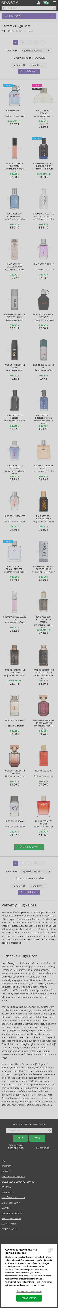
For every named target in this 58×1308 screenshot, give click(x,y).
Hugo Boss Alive (43, 771)
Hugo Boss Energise (43, 264)
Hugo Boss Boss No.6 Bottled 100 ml (43, 567)
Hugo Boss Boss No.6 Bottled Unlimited (43, 215)
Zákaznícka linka (16, 1147)
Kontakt (6, 1166)
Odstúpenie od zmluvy (13, 1197)
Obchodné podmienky (13, 1176)
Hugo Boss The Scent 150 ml (14, 366)
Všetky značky (9, 1229)
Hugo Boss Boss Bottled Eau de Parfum (43, 619)
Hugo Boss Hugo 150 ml (43, 366)
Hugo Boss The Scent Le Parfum (14, 671)
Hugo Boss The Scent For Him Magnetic (43, 671)
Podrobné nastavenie (29, 1291)
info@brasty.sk (42, 1148)
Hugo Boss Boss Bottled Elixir (43, 517)
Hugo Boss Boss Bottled (14, 416)
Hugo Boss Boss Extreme (14, 467)
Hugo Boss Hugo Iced (14, 516)
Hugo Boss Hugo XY (14, 821)
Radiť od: (11, 50)
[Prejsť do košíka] (45, 2)
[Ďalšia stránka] (42, 42)
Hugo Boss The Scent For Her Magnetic (43, 721)
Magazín (6, 1208)
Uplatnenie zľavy (11, 1203)
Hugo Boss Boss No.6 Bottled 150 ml (14, 315)
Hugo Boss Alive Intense (43, 822)
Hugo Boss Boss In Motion (43, 467)
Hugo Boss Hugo (14, 110)
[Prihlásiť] (38, 2)
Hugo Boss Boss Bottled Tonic (14, 215)
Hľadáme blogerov (12, 1213)
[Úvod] (3, 31)
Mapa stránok (9, 1223)
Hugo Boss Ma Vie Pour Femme (14, 164)
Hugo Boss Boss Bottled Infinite (43, 416)
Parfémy (10, 31)
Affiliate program (11, 1218)
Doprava (6, 1187)
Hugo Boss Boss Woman (43, 111)
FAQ (3, 1161)
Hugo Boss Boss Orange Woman (14, 265)
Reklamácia (8, 1192)
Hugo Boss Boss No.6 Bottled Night (43, 164)
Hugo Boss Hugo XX (14, 720)
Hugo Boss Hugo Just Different (43, 315)
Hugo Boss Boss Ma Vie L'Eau (14, 618)
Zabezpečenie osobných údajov (18, 1182)
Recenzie (6, 1171)
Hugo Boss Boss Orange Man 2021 (14, 567)
